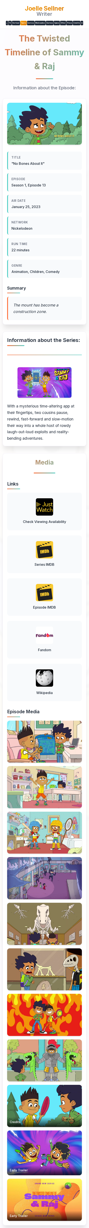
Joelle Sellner (44, 8)
